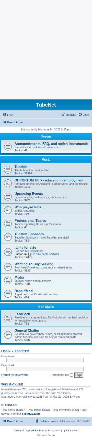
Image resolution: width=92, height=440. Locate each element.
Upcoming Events (29, 194)
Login (5, 351)
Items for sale (25, 247)
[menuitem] (8, 115)
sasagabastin (31, 413)
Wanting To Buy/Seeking (34, 264)
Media (19, 277)
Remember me (60, 374)
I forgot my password (14, 374)
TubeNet (21, 167)
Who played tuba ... (30, 207)
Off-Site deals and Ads (45, 254)
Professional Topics (30, 221)
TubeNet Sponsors (29, 234)
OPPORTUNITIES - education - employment (49, 180)
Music (46, 159)
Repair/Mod (24, 291)
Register (22, 351)
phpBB (32, 430)
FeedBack (22, 314)
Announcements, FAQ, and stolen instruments (51, 144)
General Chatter (27, 330)
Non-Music (46, 307)
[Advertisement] (46, 51)
